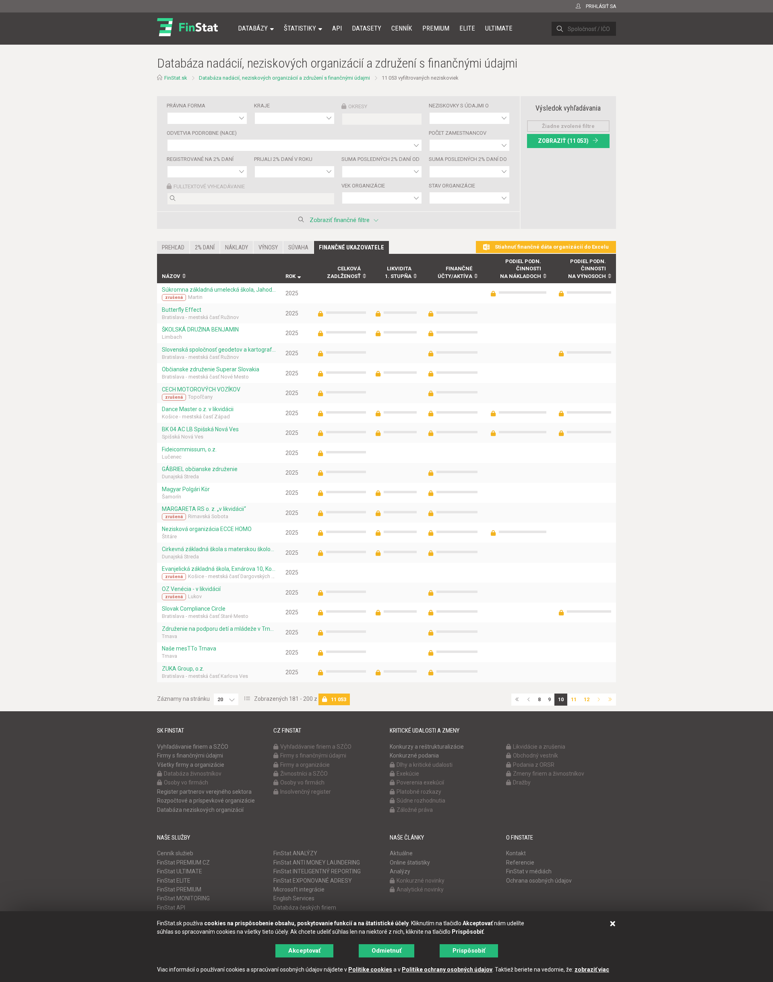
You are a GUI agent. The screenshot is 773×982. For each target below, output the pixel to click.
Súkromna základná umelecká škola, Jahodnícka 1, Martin (219, 289)
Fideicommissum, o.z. (189, 449)
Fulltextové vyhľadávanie (209, 186)
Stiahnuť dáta (551, 247)
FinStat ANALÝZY (295, 853)
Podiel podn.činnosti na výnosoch (587, 268)
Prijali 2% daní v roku (283, 159)
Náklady (236, 247)
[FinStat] (187, 34)
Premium (435, 28)
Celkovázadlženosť (344, 272)
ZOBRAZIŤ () (563, 141)
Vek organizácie (363, 186)
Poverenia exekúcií (420, 782)
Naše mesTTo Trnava (189, 648)
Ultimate (499, 28)
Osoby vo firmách (186, 782)
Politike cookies (370, 969)
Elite (467, 28)
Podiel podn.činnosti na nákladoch (520, 268)
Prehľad (173, 247)
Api (337, 28)
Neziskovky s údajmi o (459, 106)
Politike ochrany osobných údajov (447, 969)
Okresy (357, 106)
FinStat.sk (175, 78)
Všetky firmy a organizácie (190, 765)
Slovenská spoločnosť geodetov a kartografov (219, 349)
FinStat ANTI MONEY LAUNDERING (316, 862)
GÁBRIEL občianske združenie (200, 469)
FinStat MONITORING (183, 898)
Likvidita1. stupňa (398, 272)
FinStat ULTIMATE (179, 871)
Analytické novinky (420, 889)
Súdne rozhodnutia (421, 800)
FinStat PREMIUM (179, 889)
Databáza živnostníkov (192, 773)
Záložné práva (415, 810)
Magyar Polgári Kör (186, 489)
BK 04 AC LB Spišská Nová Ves (200, 429)
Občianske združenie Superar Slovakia (210, 369)
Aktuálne (401, 853)
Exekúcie (408, 773)
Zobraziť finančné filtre (340, 220)
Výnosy (268, 247)
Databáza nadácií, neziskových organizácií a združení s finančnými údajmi (284, 78)
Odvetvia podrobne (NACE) (202, 133)
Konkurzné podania (414, 755)
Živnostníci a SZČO (304, 773)
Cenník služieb (175, 853)
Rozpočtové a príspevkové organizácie (206, 800)
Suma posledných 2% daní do (468, 159)
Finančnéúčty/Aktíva (455, 272)
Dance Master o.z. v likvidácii (198, 409)
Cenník (401, 28)
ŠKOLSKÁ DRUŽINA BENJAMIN (200, 329)
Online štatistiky (410, 862)
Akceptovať (304, 950)
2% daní (205, 247)
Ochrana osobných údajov (539, 880)
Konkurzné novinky (420, 880)
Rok (290, 276)
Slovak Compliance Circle (193, 608)
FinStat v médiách (529, 871)
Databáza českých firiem (304, 907)
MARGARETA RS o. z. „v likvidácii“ (204, 509)
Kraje (262, 106)
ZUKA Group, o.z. (183, 668)
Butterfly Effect (181, 310)
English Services (293, 898)
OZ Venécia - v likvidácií (191, 589)
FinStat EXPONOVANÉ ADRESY (312, 880)
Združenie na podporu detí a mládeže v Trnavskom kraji (219, 629)
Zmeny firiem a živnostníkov (548, 773)
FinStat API (171, 907)
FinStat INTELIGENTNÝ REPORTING (317, 871)
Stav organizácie (452, 186)
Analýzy (400, 871)
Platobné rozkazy (419, 791)
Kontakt (516, 853)
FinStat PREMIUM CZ (183, 862)
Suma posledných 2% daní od (380, 159)
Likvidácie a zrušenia (539, 746)
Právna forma (186, 106)
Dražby (522, 782)
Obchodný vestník (535, 755)
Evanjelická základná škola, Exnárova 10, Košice (219, 569)
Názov (171, 276)
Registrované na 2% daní (200, 159)
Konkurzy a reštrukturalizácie (427, 746)
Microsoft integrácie (298, 889)
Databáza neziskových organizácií (200, 810)
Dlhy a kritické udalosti (425, 765)
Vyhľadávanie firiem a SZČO (192, 746)
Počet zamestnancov (457, 133)
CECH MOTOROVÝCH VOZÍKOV (201, 389)
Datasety (366, 28)
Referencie (520, 862)
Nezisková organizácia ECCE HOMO (207, 529)
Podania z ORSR (533, 765)
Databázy (253, 28)
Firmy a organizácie (305, 765)
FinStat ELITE (173, 880)
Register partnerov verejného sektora (204, 791)
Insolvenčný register (305, 791)
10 (561, 699)
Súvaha (298, 247)
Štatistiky (300, 28)
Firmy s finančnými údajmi (190, 755)
